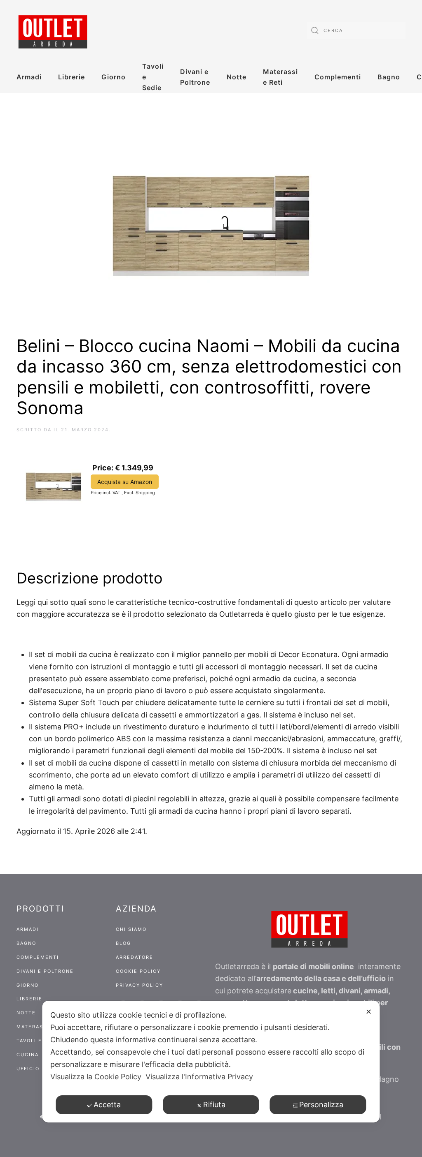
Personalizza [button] (321, 1104)
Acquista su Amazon (124, 481)
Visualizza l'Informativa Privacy (199, 1076)
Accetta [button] (107, 1104)
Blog (123, 943)
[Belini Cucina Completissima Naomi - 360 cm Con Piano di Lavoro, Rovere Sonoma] (53, 483)
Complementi (337, 77)
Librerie (71, 77)
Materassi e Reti (280, 76)
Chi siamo (131, 929)
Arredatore (134, 957)
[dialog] (211, 1061)
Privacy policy (139, 985)
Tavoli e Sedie (153, 77)
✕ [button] (369, 1011)
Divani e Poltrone (195, 76)
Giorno (113, 77)
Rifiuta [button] (214, 1104)
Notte (236, 77)
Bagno (388, 77)
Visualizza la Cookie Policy (95, 1076)
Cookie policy (138, 971)
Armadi (29, 77)
